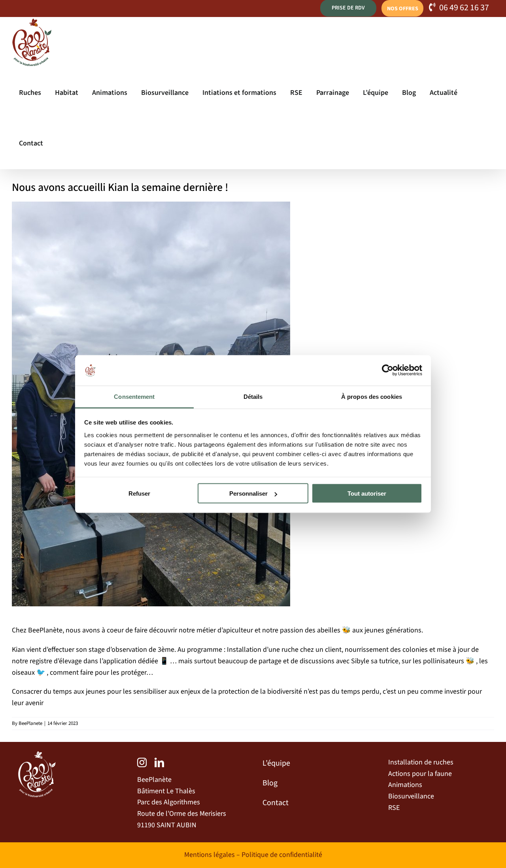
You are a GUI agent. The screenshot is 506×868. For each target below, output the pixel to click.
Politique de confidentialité (282, 855)
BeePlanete (30, 723)
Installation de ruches (420, 762)
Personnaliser (248, 493)
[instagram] (142, 762)
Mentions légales (209, 855)
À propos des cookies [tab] (371, 396)
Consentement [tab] (134, 396)
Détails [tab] (253, 396)
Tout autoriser (366, 493)
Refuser (139, 493)
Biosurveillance (411, 796)
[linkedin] (159, 762)
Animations (405, 785)
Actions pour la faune (420, 774)
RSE (394, 808)
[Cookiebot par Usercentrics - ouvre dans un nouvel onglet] (387, 370)
